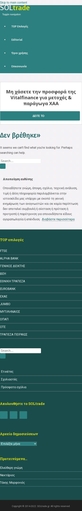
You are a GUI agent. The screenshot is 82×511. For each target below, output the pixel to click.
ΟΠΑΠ (4, 319)
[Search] (3, 166)
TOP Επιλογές (19, 26)
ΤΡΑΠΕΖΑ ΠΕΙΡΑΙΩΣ (13, 334)
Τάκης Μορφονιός (12, 482)
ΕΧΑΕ (3, 296)
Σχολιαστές (9, 379)
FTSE (3, 251)
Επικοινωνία (19, 66)
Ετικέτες (7, 371)
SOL (15, 8)
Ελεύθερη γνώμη (11, 468)
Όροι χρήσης (19, 53)
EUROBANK (7, 289)
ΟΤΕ (3, 327)
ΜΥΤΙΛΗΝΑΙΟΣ (10, 311)
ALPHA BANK (9, 258)
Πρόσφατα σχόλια (13, 387)
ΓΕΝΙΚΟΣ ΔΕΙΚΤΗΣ (12, 266)
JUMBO (5, 304)
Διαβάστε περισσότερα (58, 219)
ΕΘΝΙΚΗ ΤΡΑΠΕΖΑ (12, 281)
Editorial (16, 39)
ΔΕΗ (3, 273)
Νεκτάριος (7, 475)
